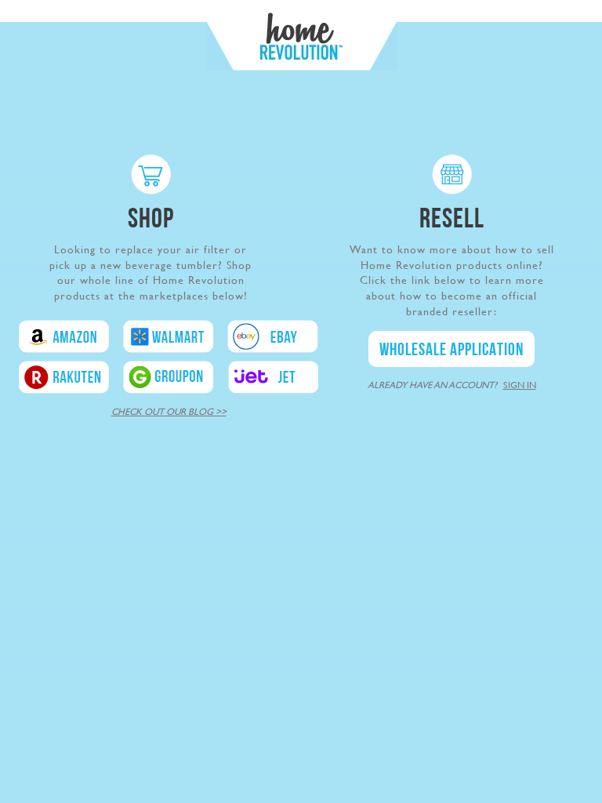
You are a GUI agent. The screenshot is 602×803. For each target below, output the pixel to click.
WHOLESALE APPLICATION (451, 351)
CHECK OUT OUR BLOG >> (169, 411)
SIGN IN (519, 385)
